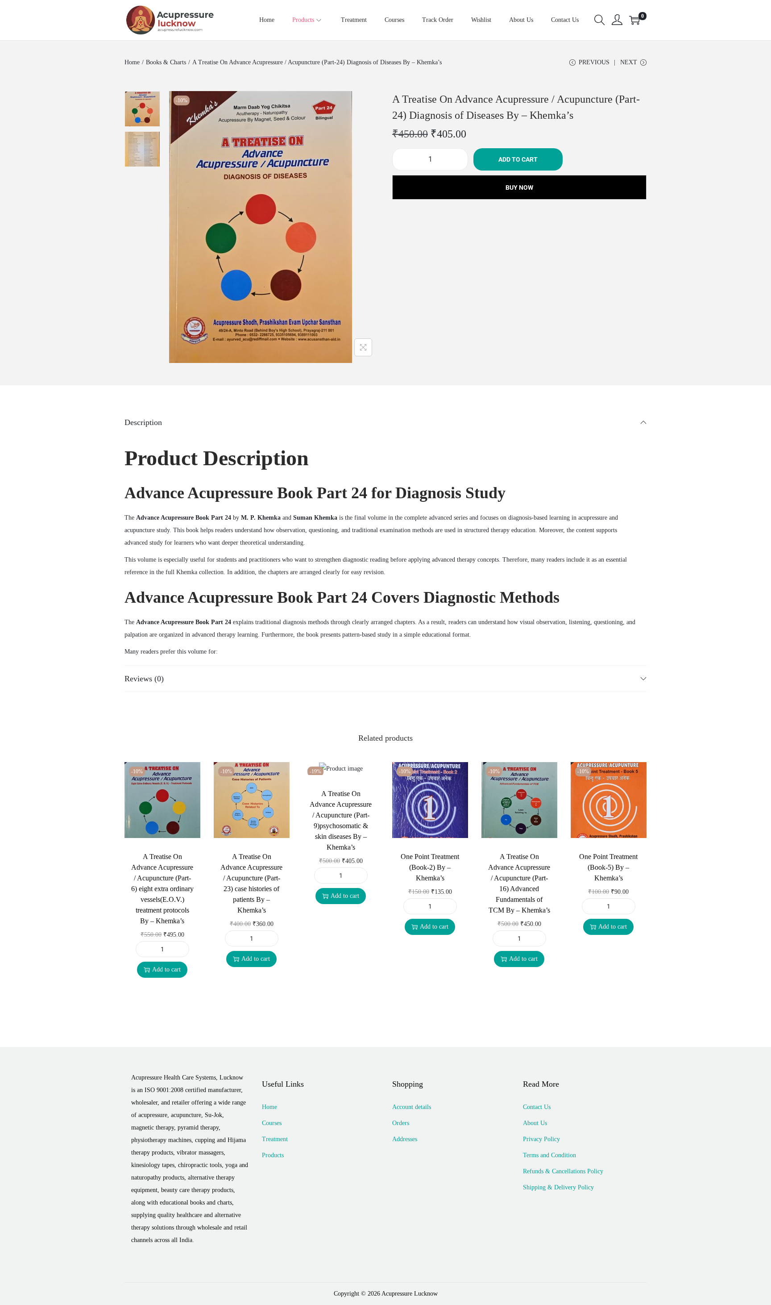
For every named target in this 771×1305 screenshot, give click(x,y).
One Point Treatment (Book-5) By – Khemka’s (608, 867)
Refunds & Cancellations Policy (563, 1171)
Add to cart (518, 159)
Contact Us (537, 1107)
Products (273, 1155)
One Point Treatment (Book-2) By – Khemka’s (430, 867)
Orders (400, 1123)
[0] (634, 20)
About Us (535, 1123)
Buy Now (519, 187)
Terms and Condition (549, 1155)
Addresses (404, 1139)
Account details (411, 1107)
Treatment (275, 1139)
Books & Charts (166, 62)
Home (132, 62)
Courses (272, 1123)
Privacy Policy (541, 1139)
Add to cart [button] (166, 969)
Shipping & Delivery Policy (558, 1187)
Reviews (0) (144, 678)
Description (143, 422)
